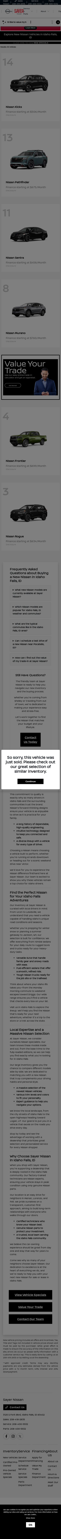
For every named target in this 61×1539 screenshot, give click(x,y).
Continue (31, 781)
